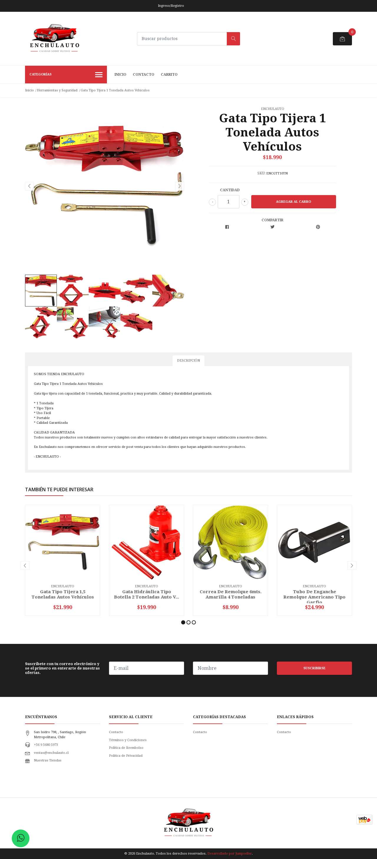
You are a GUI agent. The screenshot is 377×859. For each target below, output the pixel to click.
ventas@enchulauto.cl (51, 753)
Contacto (143, 74)
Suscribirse (314, 668)
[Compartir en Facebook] (227, 227)
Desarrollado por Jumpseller (229, 853)
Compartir (272, 220)
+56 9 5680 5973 (46, 745)
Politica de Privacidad (126, 756)
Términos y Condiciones (128, 740)
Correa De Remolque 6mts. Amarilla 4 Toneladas (231, 594)
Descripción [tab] (188, 360)
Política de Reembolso (126, 748)
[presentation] (29, 186)
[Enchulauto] (54, 39)
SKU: (261, 173)
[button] (183, 622)
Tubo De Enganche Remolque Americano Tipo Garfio (314, 597)
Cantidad (230, 190)
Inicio (120, 74)
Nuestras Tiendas (48, 760)
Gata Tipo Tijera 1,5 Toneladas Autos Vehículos (63, 594)
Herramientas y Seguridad (57, 90)
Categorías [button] (40, 74)
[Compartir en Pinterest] (318, 227)
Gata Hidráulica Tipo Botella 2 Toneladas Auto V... (146, 594)
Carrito (169, 74)
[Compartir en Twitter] (272, 227)
